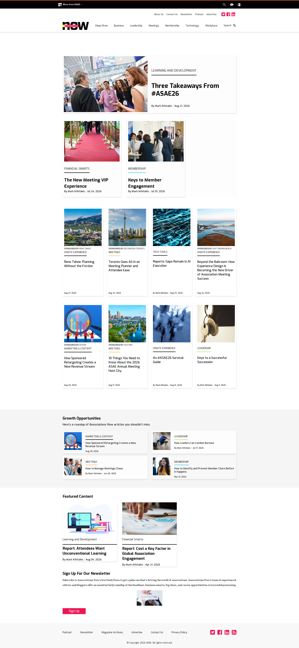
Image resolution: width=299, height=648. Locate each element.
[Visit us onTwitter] (223, 14)
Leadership (136, 25)
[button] (70, 5)
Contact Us (172, 14)
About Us (159, 14)
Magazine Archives (112, 632)
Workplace (211, 25)
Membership (172, 25)
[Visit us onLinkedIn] (233, 14)
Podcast (199, 14)
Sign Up (74, 611)
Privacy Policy (179, 632)
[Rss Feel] (234, 632)
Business (119, 25)
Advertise (211, 14)
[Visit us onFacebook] (228, 14)
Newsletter (186, 14)
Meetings (154, 25)
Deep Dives (101, 25)
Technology (192, 25)
